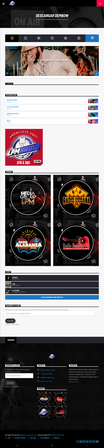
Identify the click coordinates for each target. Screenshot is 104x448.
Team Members (44, 438)
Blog (9, 438)
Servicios (56, 438)
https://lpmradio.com (48, 370)
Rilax (8, 120)
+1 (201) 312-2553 (46, 374)
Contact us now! (20, 438)
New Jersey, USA (46, 381)
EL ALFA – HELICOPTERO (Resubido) (52, 60)
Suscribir (10, 321)
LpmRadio (9, 84)
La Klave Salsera (12, 107)
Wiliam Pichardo (58, 435)
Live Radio (33, 438)
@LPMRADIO (11, 72)
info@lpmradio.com (47, 378)
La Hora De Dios (11, 100)
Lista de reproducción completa (52, 297)
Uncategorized (11, 48)
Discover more (74, 382)
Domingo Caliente (12, 113)
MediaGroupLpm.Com (28, 435)
